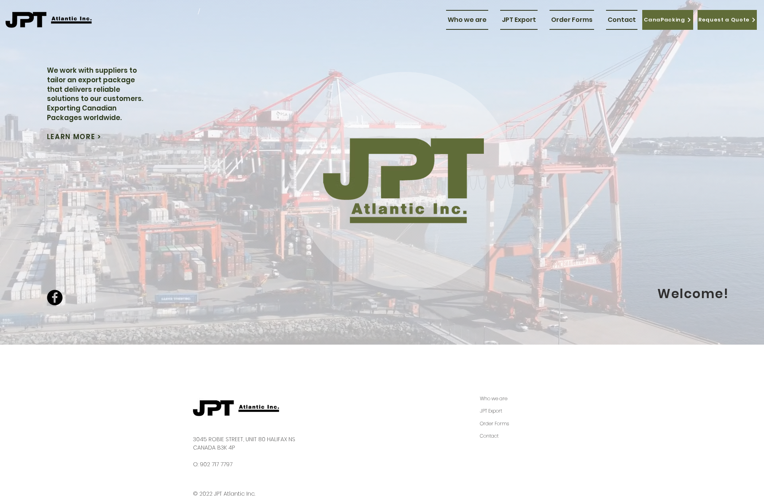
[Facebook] (54, 297)
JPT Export (491, 410)
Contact (489, 435)
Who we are (493, 398)
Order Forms (494, 423)
